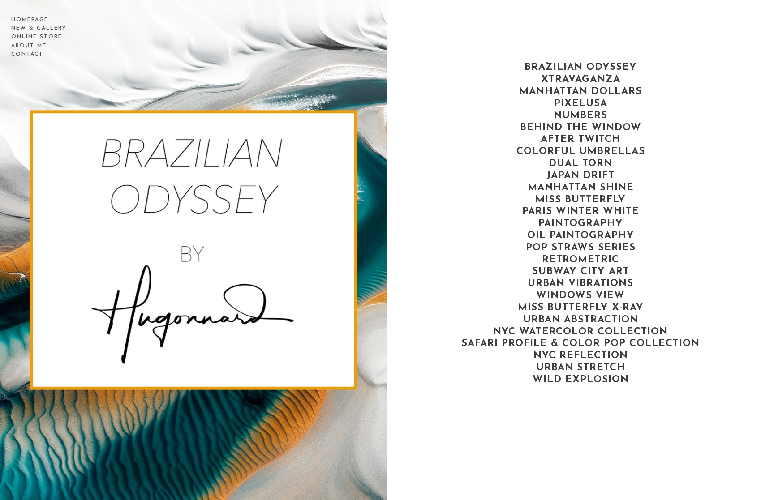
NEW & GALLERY (39, 28)
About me (29, 45)
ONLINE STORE (36, 36)
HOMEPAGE (29, 19)
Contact (27, 54)
